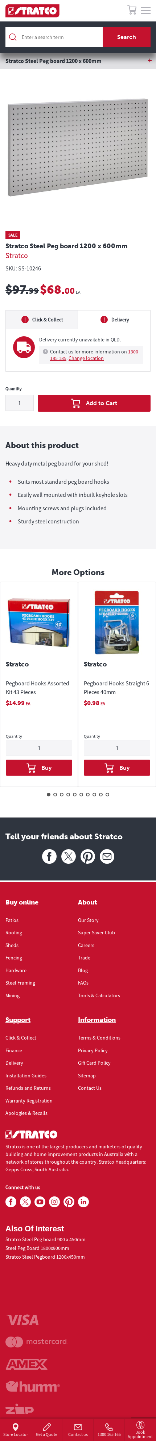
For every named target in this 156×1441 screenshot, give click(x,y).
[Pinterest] (88, 856)
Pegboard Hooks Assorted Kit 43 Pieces (37, 688)
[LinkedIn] (83, 1202)
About (87, 902)
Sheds (12, 945)
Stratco (16, 255)
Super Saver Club (96, 932)
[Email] (107, 856)
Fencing (13, 957)
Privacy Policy (93, 1050)
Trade (84, 957)
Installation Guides (25, 1075)
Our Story (88, 920)
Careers (86, 945)
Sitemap (87, 1075)
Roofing (13, 932)
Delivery (14, 1063)
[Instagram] (54, 1202)
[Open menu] (146, 11)
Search (126, 36)
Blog (83, 970)
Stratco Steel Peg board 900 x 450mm (45, 1239)
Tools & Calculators (99, 995)
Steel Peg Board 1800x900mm (37, 1248)
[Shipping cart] (131, 11)
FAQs (83, 982)
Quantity (13, 388)
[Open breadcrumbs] (78, 60)
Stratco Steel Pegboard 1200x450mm (45, 1257)
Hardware (15, 970)
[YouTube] (39, 1202)
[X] (68, 856)
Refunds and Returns (28, 1088)
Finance (13, 1050)
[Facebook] (49, 856)
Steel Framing (20, 982)
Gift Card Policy (94, 1063)
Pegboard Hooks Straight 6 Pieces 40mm (116, 688)
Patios (12, 920)
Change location (86, 358)
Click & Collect (20, 1037)
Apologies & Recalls (26, 1113)
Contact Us (90, 1088)
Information (97, 1020)
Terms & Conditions (99, 1037)
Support (17, 1020)
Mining (12, 995)
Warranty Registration (29, 1100)
